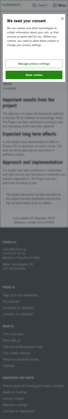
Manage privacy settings (34, 63)
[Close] (62, 18)
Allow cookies (34, 75)
